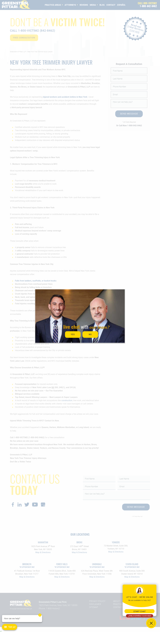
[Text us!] (9, 627)
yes (73, 334)
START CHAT (139, 611)
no (90, 334)
